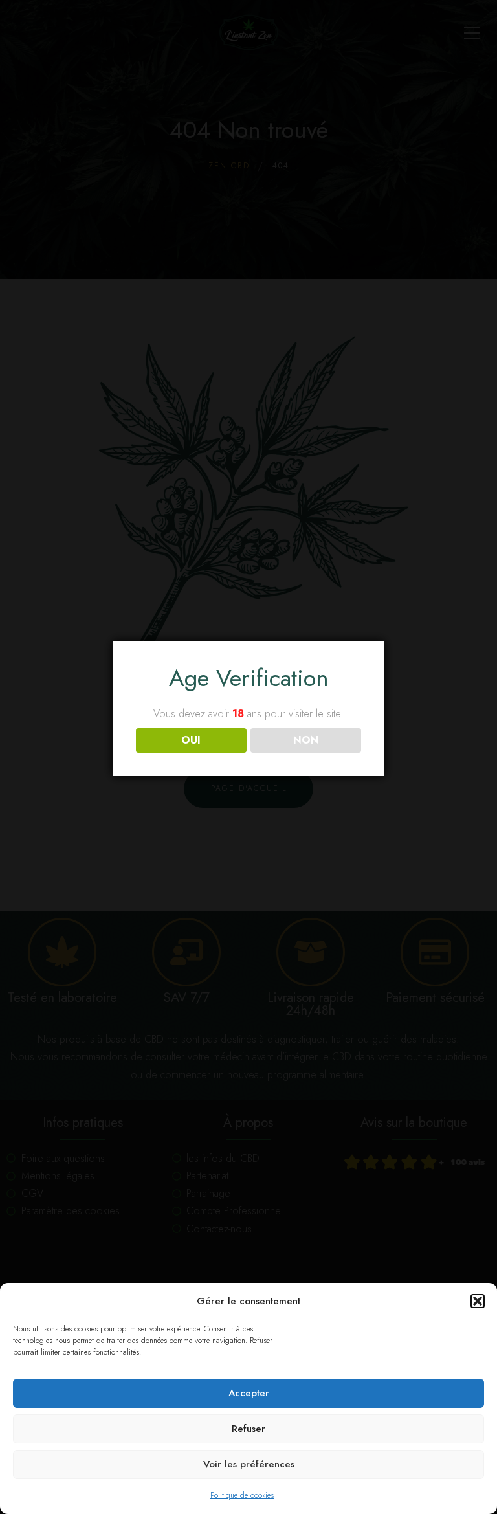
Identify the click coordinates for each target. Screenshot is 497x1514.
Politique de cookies (242, 1495)
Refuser (248, 1428)
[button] (477, 1301)
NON (306, 740)
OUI (191, 740)
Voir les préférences (248, 1464)
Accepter (248, 1393)
